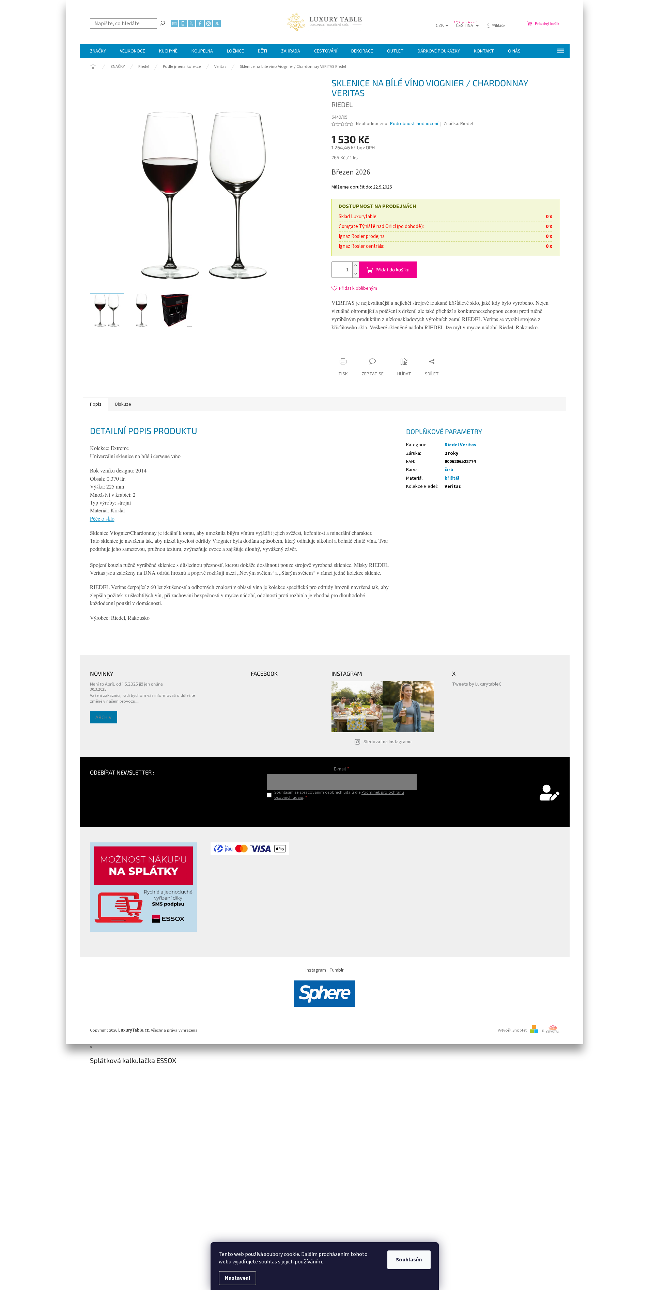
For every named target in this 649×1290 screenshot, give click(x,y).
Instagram (316, 970)
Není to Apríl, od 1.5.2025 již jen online (126, 684)
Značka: (458, 123)
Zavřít (394, 348)
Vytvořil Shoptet (512, 1030)
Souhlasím (409, 1259)
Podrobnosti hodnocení (414, 124)
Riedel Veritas (460, 444)
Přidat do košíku (392, 269)
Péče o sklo (102, 518)
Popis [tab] (96, 404)
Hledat (162, 22)
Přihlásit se (341, 811)
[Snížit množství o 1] (355, 274)
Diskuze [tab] (123, 404)
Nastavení (237, 1278)
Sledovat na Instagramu (388, 741)
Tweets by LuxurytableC (476, 684)
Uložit (371, 349)
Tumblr (336, 970)
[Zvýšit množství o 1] (355, 266)
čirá (449, 469)
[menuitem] (98, 51)
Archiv (103, 717)
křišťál (452, 478)
